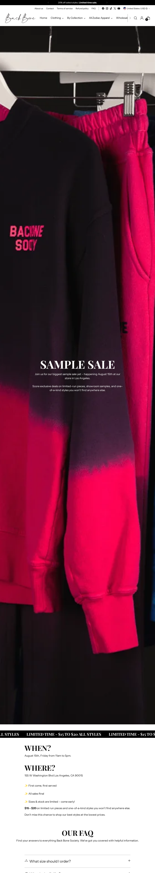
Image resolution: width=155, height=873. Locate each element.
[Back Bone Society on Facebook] (103, 8)
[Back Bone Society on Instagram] (107, 8)
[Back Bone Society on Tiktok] (111, 8)
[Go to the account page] (142, 18)
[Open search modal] (135, 18)
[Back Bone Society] (20, 18)
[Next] (107, 2)
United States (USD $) (137, 8)
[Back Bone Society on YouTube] (118, 8)
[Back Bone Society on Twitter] (115, 8)
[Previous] (48, 2)
